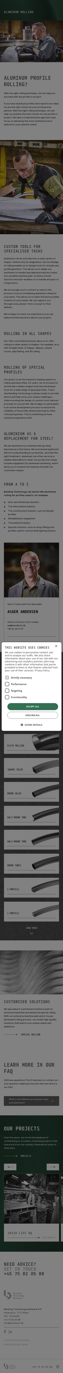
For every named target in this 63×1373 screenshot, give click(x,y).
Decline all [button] (33, 715)
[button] (31, 725)
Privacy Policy (42, 670)
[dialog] (31, 686)
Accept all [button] (32, 706)
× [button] (56, 646)
